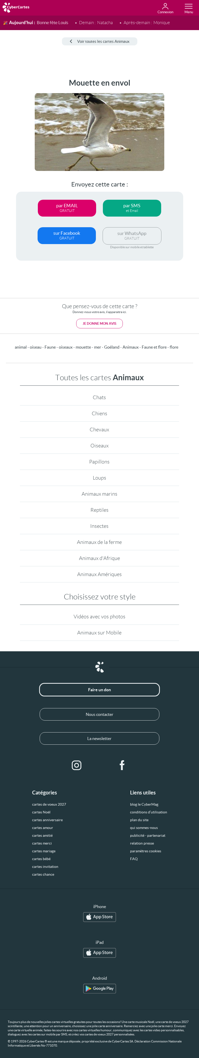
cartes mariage (43, 851)
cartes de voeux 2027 (49, 804)
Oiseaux (99, 445)
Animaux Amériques (99, 574)
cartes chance (43, 874)
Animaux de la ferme (99, 542)
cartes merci (42, 843)
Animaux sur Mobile (99, 632)
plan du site (139, 820)
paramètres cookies (145, 851)
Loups (99, 478)
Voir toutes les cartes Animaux (103, 41)
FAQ (134, 859)
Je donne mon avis (99, 324)
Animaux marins (99, 494)
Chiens (99, 413)
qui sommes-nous (144, 828)
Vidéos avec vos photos (99, 616)
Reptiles (99, 510)
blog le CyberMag (144, 804)
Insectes (99, 526)
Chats (99, 397)
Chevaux (99, 429)
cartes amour (42, 828)
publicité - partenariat (147, 835)
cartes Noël (41, 812)
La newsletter (99, 738)
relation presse (142, 843)
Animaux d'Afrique (99, 558)
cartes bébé (41, 859)
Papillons (99, 462)
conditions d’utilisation (148, 812)
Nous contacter (99, 714)
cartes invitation (45, 867)
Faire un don (99, 689)
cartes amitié (42, 835)
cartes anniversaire (47, 820)
